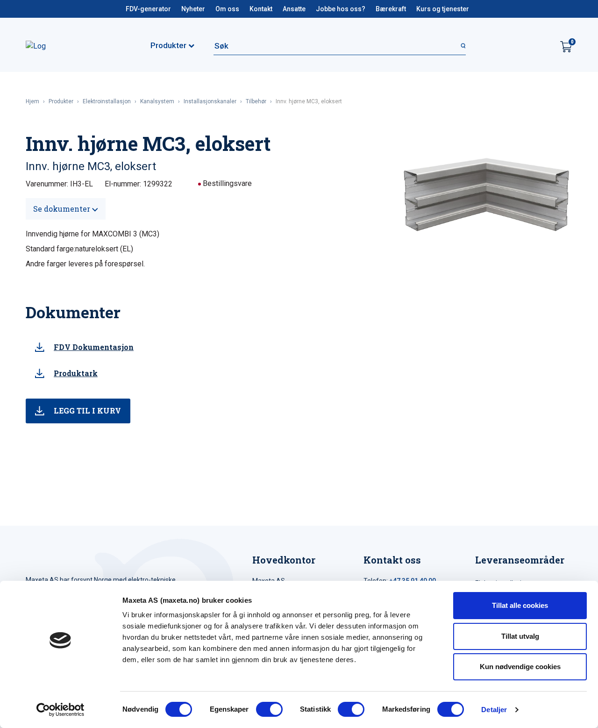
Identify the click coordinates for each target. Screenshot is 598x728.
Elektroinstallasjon (107, 101)
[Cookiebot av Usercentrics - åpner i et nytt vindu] (60, 710)
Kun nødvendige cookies (520, 667)
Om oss (227, 9)
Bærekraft (391, 9)
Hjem (32, 101)
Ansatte (294, 9)
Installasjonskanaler (210, 101)
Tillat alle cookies (520, 605)
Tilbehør (256, 101)
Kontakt (260, 9)
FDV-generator (148, 9)
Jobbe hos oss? (340, 9)
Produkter (61, 101)
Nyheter (193, 9)
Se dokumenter (62, 209)
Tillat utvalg (520, 636)
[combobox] (340, 45)
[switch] (269, 709)
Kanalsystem (157, 101)
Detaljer (494, 710)
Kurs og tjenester (442, 9)
